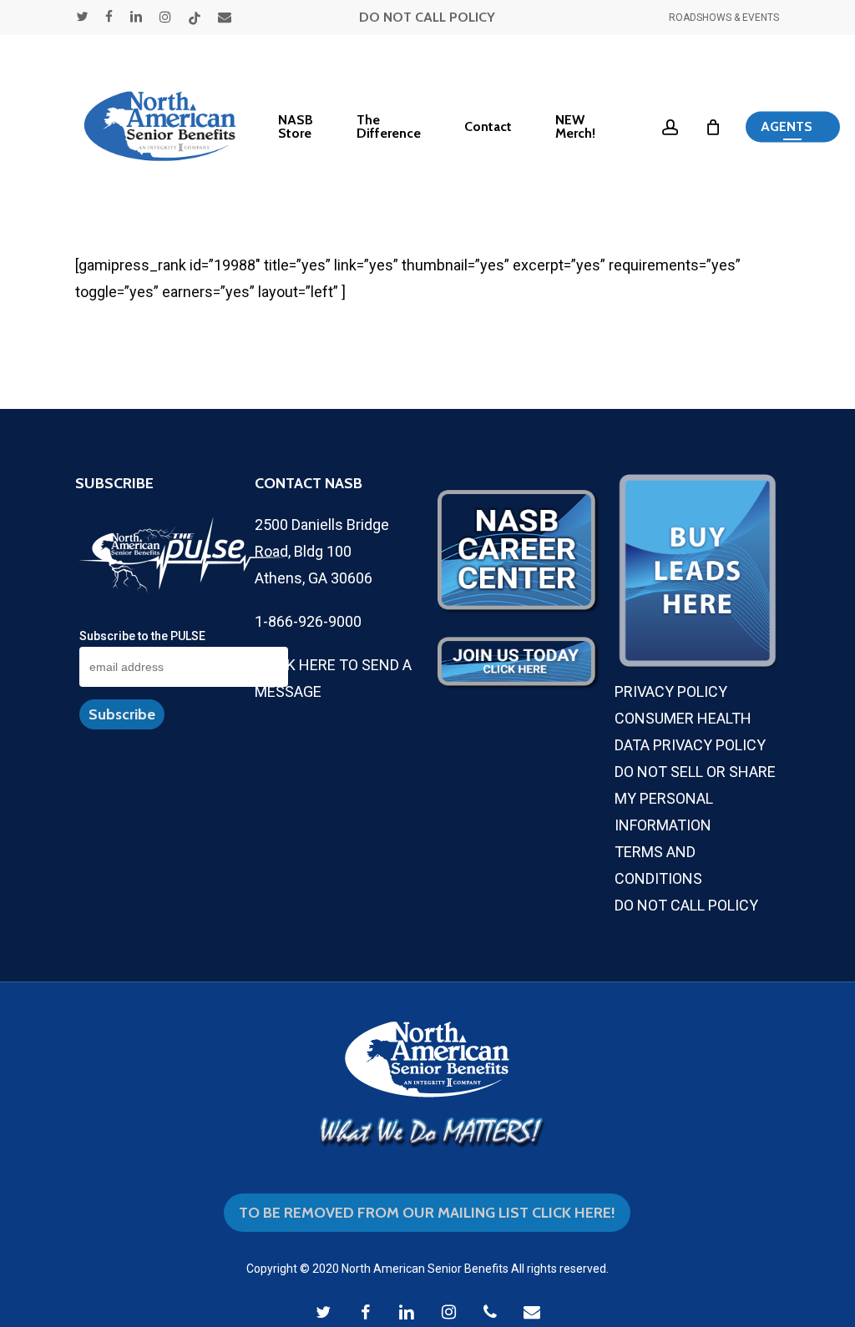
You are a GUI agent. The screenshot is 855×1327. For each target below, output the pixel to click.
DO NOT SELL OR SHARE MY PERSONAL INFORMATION (695, 798)
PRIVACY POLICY (671, 691)
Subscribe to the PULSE (142, 636)
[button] (793, 127)
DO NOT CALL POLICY (427, 17)
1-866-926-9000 (308, 621)
